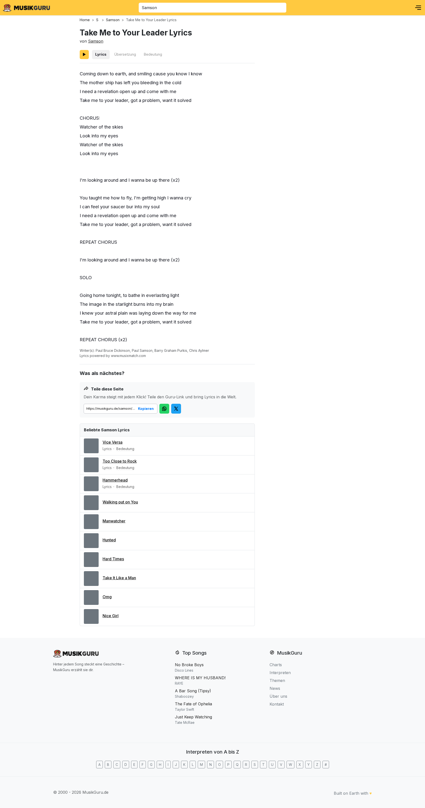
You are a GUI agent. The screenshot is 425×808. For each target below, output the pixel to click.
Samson (95, 41)
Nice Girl (111, 615)
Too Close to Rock (120, 461)
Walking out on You (120, 502)
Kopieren (146, 408)
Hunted (109, 539)
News (275, 688)
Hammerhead (115, 480)
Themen (277, 680)
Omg (107, 596)
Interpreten (280, 672)
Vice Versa (112, 442)
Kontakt (277, 704)
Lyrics (100, 54)
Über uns (278, 696)
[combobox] (212, 8)
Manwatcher (114, 520)
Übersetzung (125, 54)
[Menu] (418, 8)
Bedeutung (153, 54)
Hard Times (113, 558)
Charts (276, 664)
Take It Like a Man (119, 577)
